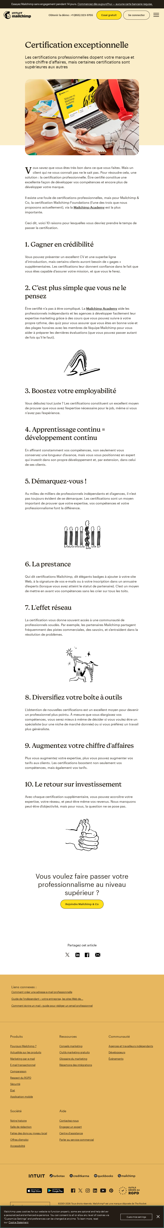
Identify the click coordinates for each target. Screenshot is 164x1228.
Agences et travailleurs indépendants (131, 1046)
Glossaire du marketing (73, 1058)
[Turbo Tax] (57, 1176)
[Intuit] (37, 1176)
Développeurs (117, 1052)
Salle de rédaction (21, 1126)
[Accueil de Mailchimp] (17, 15)
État (12, 1090)
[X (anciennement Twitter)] (80, 1189)
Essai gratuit (109, 15)
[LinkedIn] (95, 1189)
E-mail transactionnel (22, 1065)
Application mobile (21, 1096)
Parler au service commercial (76, 1139)
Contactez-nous (69, 1120)
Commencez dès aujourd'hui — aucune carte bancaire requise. (115, 4)
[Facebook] (73, 1189)
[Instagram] (87, 1189)
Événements (116, 1058)
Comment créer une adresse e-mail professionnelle (41, 992)
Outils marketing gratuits (74, 1052)
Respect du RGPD (20, 1077)
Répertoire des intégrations (75, 1065)
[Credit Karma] (79, 1176)
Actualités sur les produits (25, 1052)
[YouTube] (103, 1189)
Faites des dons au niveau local (28, 1133)
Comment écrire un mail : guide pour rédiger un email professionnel (52, 1005)
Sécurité (15, 1084)
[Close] (158, 1216)
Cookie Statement (18, 1222)
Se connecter (136, 15)
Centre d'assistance (71, 1133)
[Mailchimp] (126, 1176)
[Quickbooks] (103, 1176)
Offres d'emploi (19, 1139)
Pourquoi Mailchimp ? (23, 1046)
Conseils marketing (70, 1046)
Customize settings (136, 1217)
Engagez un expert (70, 1126)
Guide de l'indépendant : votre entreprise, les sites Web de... (47, 998)
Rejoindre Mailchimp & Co (82, 904)
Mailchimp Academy (89, 207)
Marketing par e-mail (22, 1058)
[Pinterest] (111, 1189)
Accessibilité (17, 1145)
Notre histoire (18, 1120)
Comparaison (18, 1071)
